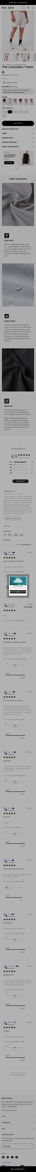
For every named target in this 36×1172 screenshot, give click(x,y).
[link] (18, 581)
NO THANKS (18, 592)
